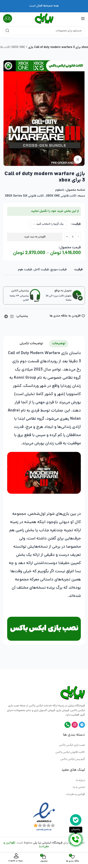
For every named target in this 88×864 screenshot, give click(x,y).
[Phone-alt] (67, 725)
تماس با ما (79, 787)
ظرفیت (76, 224)
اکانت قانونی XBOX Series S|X (24, 196)
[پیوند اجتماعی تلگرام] (6, 316)
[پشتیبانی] (76, 839)
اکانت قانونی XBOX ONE (61, 196)
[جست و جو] (7, 30)
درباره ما (80, 780)
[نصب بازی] (44, 629)
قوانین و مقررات (75, 794)
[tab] (58, 343)
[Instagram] (75, 725)
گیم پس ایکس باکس (72, 759)
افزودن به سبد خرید (35, 237)
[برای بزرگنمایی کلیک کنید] (78, 159)
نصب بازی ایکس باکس (72, 745)
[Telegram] (82, 725)
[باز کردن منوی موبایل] (83, 18)
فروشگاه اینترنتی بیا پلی (47, 843)
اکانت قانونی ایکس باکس (70, 752)
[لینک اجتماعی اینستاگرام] (12, 316)
